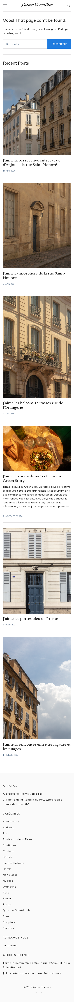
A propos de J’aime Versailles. (23, 793)
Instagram (10, 945)
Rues (6, 916)
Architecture (11, 821)
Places (7, 898)
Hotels (7, 868)
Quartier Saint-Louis (16, 910)
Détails (7, 857)
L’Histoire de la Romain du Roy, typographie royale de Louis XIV (32, 802)
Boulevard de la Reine (18, 839)
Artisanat (9, 827)
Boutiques (9, 845)
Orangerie (9, 886)
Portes (7, 904)
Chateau (8, 851)
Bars (6, 833)
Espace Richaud (13, 863)
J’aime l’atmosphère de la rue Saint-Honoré (32, 973)
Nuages (8, 880)
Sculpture (9, 922)
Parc (6, 892)
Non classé (10, 874)
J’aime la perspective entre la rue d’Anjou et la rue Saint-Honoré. (37, 965)
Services (8, 928)
